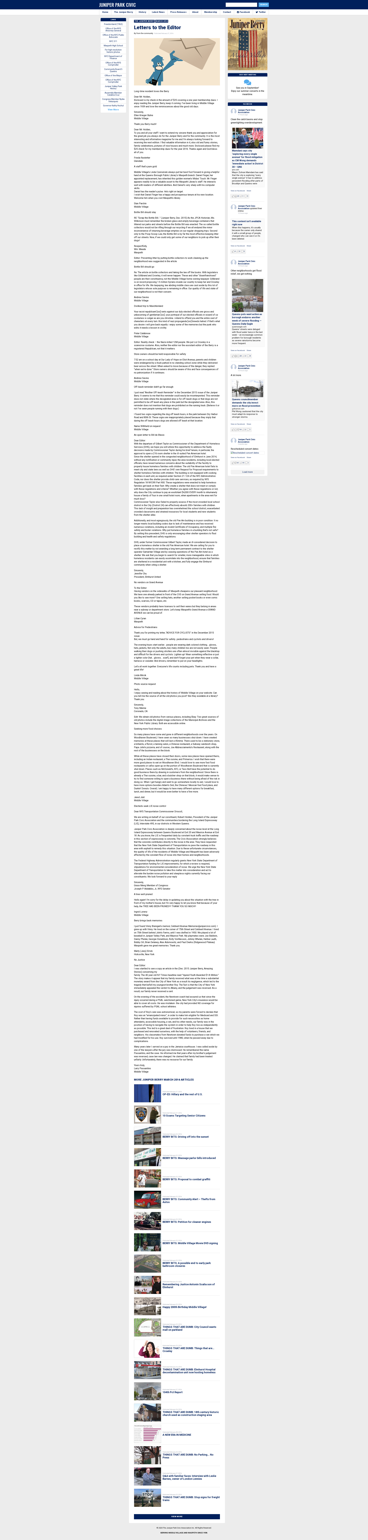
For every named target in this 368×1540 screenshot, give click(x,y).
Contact (227, 12)
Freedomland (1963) (113, 24)
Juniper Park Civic (117, 4)
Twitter (262, 12)
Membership (210, 12)
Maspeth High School (113, 45)
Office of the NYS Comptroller (113, 64)
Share (249, 191)
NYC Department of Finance (113, 57)
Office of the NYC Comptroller (113, 81)
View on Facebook (238, 191)
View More (177, 1516)
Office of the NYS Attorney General (113, 29)
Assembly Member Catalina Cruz (113, 94)
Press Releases (178, 12)
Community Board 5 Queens (113, 70)
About (195, 12)
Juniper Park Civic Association (246, 111)
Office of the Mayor (113, 75)
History (142, 12)
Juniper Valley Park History (113, 87)
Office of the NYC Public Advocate (113, 36)
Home (105, 12)
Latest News (158, 12)
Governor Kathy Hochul (113, 105)
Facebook (245, 12)
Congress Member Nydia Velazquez (113, 100)
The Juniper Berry (123, 12)
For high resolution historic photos (113, 51)
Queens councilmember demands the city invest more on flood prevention (246, 402)
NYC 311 (113, 41)
